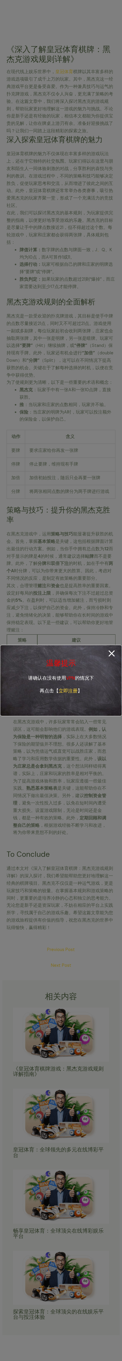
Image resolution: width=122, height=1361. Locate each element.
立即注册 (68, 691)
